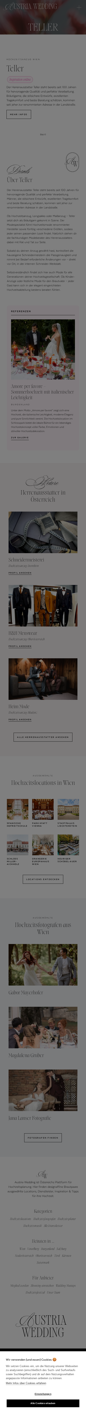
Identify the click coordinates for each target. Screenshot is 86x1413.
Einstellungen (43, 1394)
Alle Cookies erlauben (42, 1403)
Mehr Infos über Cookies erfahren (26, 1383)
